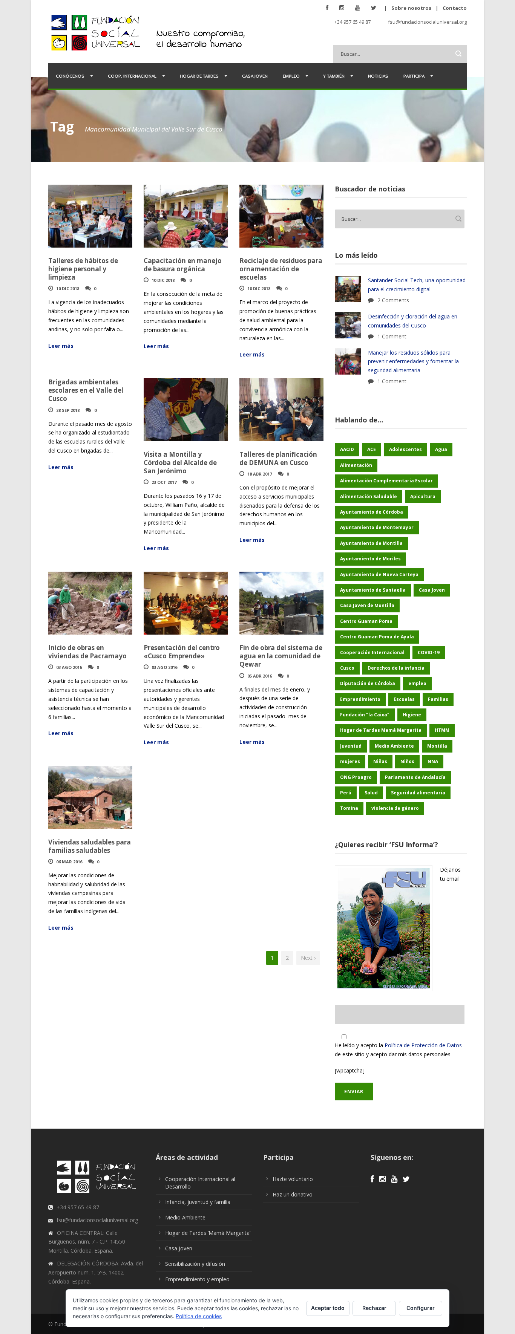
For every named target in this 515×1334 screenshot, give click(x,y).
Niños (407, 761)
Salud (371, 792)
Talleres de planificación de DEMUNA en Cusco (278, 458)
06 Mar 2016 (69, 861)
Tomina (349, 808)
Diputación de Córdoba (367, 683)
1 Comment (391, 336)
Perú (345, 792)
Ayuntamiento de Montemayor (377, 527)
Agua (441, 449)
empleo (417, 683)
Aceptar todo (328, 1308)
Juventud (351, 746)
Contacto (455, 8)
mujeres (350, 761)
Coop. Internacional (132, 76)
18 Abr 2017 (259, 474)
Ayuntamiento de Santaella (373, 590)
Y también (334, 76)
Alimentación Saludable (368, 496)
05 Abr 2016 (259, 676)
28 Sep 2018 (68, 410)
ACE (371, 449)
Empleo (291, 76)
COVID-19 (429, 652)
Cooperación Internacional (372, 652)
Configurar (420, 1308)
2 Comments (393, 300)
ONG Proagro (356, 777)
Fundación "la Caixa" (364, 714)
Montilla (437, 746)
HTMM (442, 730)
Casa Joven (255, 76)
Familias (438, 699)
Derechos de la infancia (396, 668)
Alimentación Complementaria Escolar (386, 480)
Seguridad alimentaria (418, 792)
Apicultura (422, 496)
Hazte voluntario (293, 1179)
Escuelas (404, 699)
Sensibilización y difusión (195, 1263)
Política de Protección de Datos (423, 1045)
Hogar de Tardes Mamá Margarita (381, 730)
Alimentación (356, 465)
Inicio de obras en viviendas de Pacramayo (87, 651)
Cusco (347, 668)
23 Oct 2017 (164, 482)
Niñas (380, 761)
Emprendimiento (360, 699)
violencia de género (395, 808)
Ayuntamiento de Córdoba (371, 512)
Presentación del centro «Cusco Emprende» (182, 651)
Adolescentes (405, 449)
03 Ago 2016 (69, 667)
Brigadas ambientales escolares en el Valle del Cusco (85, 390)
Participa (414, 76)
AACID (347, 449)
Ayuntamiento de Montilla (371, 543)
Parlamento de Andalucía (415, 777)
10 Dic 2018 (67, 288)
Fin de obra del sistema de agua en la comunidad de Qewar (280, 656)
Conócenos (70, 76)
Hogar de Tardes (199, 76)
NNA (433, 761)
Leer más (61, 345)
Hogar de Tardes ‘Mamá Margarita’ (207, 1232)
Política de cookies (199, 1316)
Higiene (412, 714)
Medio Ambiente (394, 746)
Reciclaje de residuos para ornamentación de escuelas (280, 268)
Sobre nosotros (411, 8)
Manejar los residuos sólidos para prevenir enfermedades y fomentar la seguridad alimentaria (413, 361)
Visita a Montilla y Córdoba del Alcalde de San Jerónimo (180, 462)
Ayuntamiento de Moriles (370, 558)
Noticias (378, 76)
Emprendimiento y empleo (197, 1279)
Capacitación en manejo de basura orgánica (183, 264)
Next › (308, 957)
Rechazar (374, 1308)
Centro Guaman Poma (366, 621)
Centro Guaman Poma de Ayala (377, 636)
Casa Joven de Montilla (367, 605)
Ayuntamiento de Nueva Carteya (379, 574)
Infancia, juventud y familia (197, 1201)
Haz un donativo (293, 1194)
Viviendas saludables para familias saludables (89, 846)
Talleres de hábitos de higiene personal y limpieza (83, 268)
